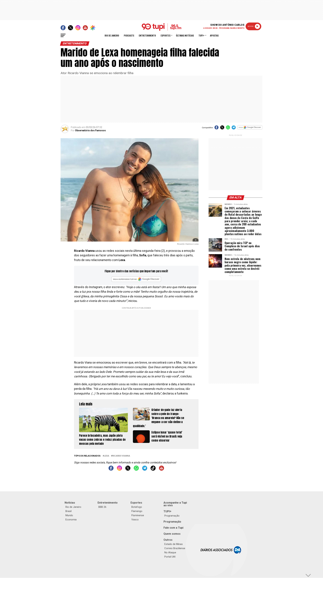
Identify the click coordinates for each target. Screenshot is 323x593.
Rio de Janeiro (112, 35)
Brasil (68, 511)
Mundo (69, 515)
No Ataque (170, 552)
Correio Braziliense (174, 548)
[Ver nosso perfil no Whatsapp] (136, 469)
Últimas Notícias (185, 35)
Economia (71, 519)
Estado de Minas (173, 544)
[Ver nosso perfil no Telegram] (144, 469)
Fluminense (137, 515)
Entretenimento (147, 35)
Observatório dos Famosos (90, 130)
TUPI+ (167, 511)
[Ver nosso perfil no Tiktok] (153, 469)
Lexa (106, 456)
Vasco (135, 519)
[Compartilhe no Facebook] (216, 128)
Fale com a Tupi (173, 527)
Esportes (165, 35)
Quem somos (172, 533)
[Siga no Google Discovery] (249, 129)
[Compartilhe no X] (222, 128)
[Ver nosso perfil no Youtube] (161, 469)
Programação (172, 515)
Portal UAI (169, 556)
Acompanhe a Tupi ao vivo (175, 504)
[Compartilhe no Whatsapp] (228, 128)
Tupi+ (201, 35)
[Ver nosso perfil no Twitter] (127, 469)
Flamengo (136, 511)
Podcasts (129, 35)
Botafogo (136, 506)
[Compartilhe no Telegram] (234, 128)
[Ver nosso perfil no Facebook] (111, 469)
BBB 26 (102, 506)
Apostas (214, 35)
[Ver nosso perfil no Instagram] (119, 469)
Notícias (70, 502)
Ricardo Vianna (121, 456)
